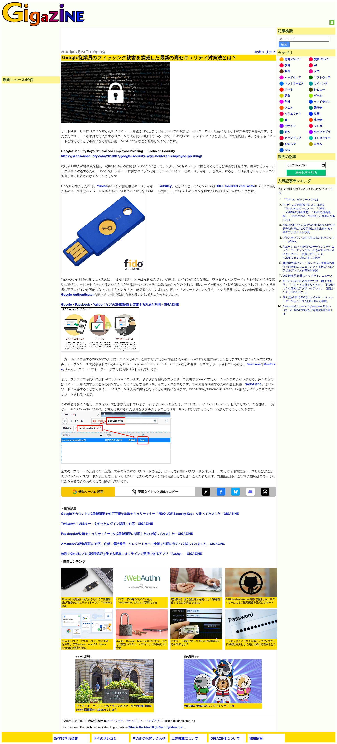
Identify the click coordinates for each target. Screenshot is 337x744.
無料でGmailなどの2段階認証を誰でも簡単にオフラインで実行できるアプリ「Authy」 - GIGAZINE (131, 554)
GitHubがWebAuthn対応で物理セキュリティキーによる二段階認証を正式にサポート (250, 601)
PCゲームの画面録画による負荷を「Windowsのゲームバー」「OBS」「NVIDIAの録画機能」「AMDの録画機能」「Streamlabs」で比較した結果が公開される (309, 212)
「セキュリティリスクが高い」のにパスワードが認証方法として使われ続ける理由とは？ (250, 643)
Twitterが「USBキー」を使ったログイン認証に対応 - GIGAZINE (107, 524)
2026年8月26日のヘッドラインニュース (308, 275)
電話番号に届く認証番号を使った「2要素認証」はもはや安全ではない (196, 601)
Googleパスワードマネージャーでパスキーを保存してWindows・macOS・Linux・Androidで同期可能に (86, 644)
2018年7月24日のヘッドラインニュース (209, 705)
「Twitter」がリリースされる (301, 199)
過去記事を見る (306, 172)
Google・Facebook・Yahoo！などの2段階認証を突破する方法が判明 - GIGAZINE (120, 304)
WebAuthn (253, 384)
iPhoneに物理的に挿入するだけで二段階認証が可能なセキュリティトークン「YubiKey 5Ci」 (87, 602)
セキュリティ (265, 52)
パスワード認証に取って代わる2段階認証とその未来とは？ (196, 643)
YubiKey (165, 186)
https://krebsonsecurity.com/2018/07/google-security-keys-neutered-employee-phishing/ (131, 156)
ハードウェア (114, 720)
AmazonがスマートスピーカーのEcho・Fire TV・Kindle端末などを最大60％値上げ (308, 310)
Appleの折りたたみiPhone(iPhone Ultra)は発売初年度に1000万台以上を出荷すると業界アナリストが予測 (309, 228)
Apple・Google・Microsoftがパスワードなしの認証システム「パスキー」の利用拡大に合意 (141, 644)
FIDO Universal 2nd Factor (235, 186)
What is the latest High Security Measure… (156, 727)
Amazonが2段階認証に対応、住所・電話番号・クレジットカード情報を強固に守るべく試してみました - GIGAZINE (143, 544)
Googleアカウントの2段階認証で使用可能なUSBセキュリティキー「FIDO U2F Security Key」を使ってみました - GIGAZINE (150, 514)
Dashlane (254, 364)
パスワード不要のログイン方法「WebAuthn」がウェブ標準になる (136, 601)
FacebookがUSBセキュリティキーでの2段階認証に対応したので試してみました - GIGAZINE (127, 534)
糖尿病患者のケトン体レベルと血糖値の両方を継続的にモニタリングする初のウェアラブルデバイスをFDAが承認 (308, 266)
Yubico (102, 186)
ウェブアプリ (153, 720)
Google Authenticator (77, 294)
